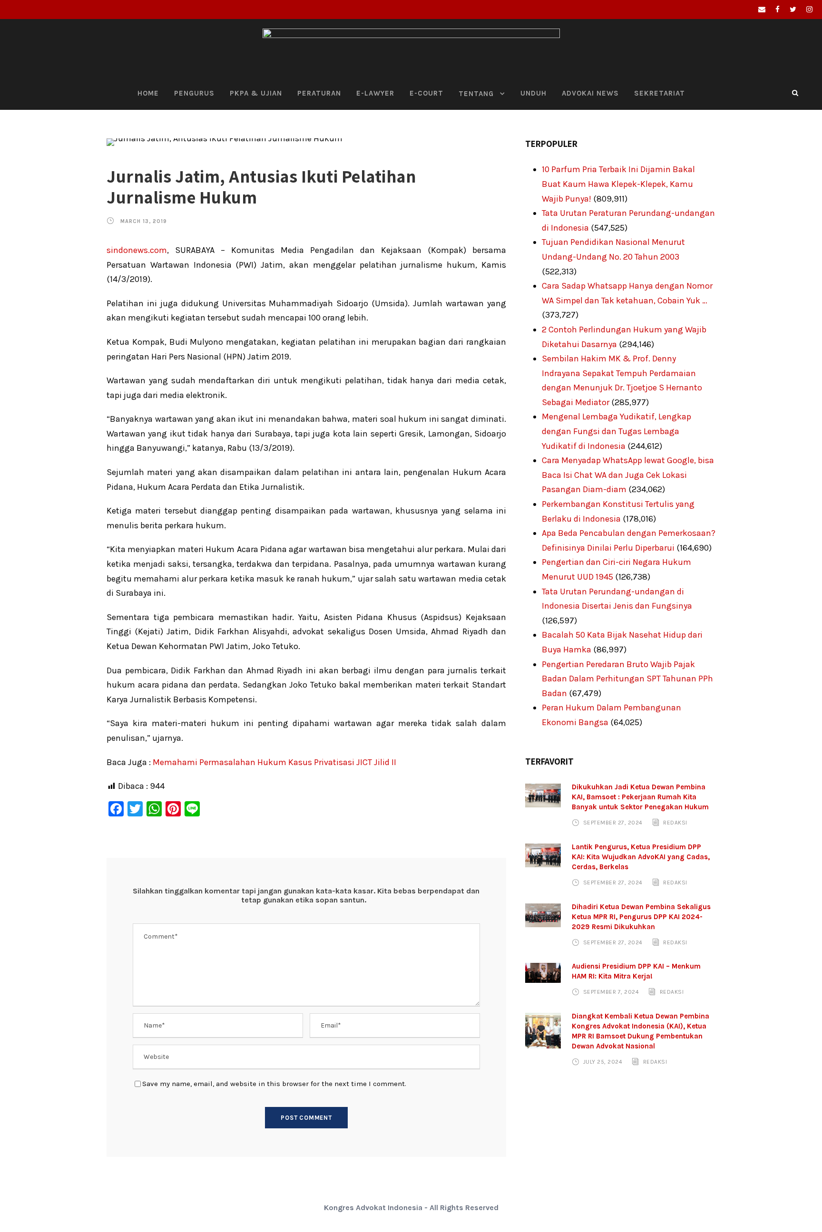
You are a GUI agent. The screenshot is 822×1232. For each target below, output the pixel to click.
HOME (148, 93)
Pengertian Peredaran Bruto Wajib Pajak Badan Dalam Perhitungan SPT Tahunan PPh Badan (627, 678)
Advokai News (590, 93)
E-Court (426, 93)
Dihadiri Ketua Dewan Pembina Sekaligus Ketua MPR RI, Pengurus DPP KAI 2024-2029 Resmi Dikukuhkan (641, 916)
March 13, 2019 (143, 221)
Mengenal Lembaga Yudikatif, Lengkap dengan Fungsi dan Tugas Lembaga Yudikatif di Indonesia (616, 431)
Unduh (533, 93)
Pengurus (194, 93)
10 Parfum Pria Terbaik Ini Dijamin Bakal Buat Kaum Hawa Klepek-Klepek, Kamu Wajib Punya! (618, 184)
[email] (761, 9)
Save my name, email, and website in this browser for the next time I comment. (274, 1083)
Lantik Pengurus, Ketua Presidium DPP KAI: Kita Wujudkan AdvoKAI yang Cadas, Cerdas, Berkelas (641, 857)
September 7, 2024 (611, 992)
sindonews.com (137, 250)
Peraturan (319, 93)
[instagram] (809, 9)
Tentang (476, 93)
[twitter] (793, 9)
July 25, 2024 (603, 1061)
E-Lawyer (375, 93)
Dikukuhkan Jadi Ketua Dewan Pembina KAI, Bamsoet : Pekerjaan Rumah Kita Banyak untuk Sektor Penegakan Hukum (640, 797)
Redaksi (675, 822)
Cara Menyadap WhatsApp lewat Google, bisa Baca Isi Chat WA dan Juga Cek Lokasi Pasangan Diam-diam (628, 475)
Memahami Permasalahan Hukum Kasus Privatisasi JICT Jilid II (274, 762)
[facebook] (777, 9)
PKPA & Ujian (256, 93)
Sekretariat (659, 93)
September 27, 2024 (613, 822)
